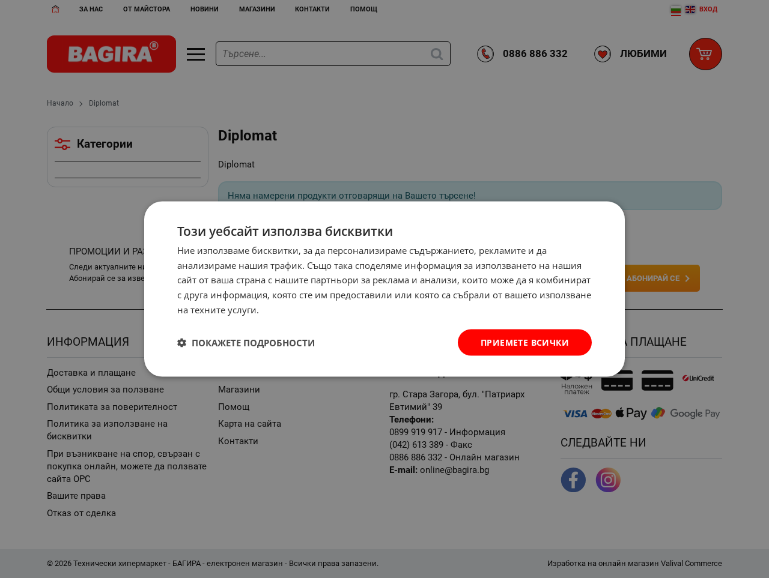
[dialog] (384, 289)
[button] (246, 342)
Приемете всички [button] (525, 342)
